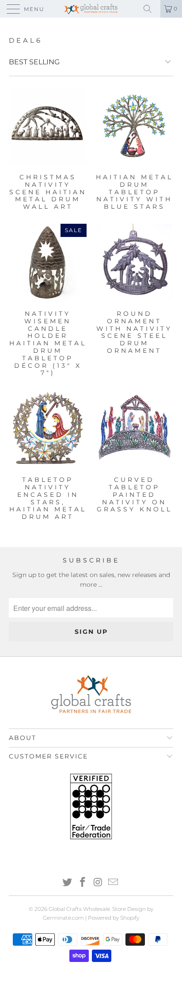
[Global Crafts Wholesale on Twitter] (67, 883)
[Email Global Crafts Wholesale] (113, 883)
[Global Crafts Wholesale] (91, 9)
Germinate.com (63, 917)
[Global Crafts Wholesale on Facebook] (83, 883)
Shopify (129, 917)
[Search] (151, 9)
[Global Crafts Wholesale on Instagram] (98, 883)
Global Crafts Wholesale (79, 909)
